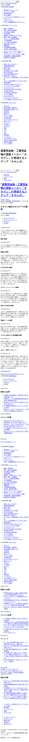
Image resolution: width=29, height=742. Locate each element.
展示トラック (8, 121)
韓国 (5, 128)
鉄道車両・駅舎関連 (9, 57)
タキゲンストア (8, 719)
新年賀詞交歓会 (8, 142)
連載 (10, 61)
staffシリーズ (7, 18)
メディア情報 (8, 143)
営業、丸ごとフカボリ (10, 64)
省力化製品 (7, 33)
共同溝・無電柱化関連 (10, 49)
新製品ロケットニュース (11, 10)
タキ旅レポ (7, 124)
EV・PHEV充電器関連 (10, 42)
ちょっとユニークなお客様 (11, 86)
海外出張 (6, 112)
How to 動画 (7, 15)
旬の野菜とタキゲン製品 (11, 70)
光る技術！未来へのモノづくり (13, 84)
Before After (7, 67)
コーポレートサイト (9, 717)
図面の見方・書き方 (9, 75)
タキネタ (6, 126)
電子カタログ (8, 724)
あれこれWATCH (9, 96)
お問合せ (6, 722)
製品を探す (7, 720)
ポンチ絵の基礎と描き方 (11, 74)
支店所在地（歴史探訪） (11, 92)
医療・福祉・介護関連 (10, 37)
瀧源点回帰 (7, 82)
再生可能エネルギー (9, 44)
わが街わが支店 (8, 91)
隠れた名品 (7, 69)
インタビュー (8, 136)
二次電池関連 (8, 40)
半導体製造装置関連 (9, 47)
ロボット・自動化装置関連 (11, 39)
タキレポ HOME (5, 5)
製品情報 (11, 6)
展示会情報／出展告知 (10, 107)
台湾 (5, 133)
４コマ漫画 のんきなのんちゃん (13, 99)
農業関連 (6, 45)
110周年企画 (7, 118)
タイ (5, 131)
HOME (3, 201)
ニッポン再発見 (8, 94)
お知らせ (6, 106)
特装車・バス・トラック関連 (12, 52)
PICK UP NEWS (8, 72)
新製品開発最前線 (9, 66)
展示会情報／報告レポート (11, 109)
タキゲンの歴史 (8, 116)
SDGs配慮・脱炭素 (9, 32)
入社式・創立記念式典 (10, 140)
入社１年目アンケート (10, 138)
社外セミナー (8, 114)
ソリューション (13, 25)
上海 (5, 130)
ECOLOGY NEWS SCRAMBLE (13, 89)
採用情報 (6, 135)
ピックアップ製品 (9, 11)
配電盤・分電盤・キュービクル (13, 35)
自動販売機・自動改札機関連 (12, 56)
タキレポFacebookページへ (8, 441)
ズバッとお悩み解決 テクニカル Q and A (15, 81)
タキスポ (6, 123)
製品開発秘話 (8, 13)
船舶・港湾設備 (8, 28)
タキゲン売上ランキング (11, 119)
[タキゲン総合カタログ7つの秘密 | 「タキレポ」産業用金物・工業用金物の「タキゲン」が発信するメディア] (6, 221)
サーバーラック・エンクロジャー (13, 51)
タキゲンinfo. (12, 102)
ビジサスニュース (9, 87)
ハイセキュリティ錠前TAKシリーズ (14, 17)
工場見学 (6, 111)
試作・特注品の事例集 (10, 30)
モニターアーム (8, 20)
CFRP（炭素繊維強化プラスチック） (14, 22)
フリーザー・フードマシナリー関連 (14, 54)
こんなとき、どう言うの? (11, 97)
